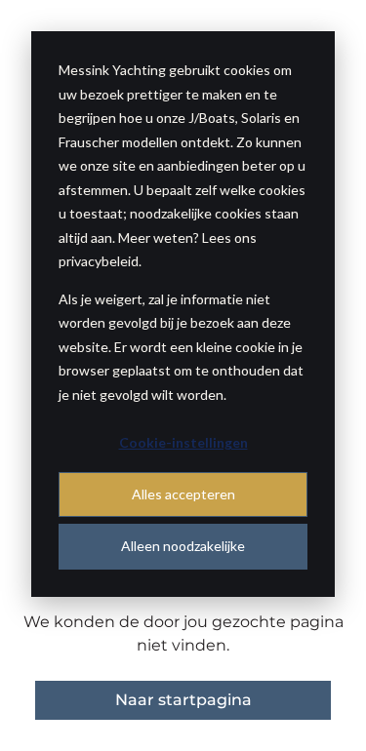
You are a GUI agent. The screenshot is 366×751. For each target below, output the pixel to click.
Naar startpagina (183, 700)
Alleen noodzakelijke (183, 545)
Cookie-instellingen (183, 442)
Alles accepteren (183, 494)
